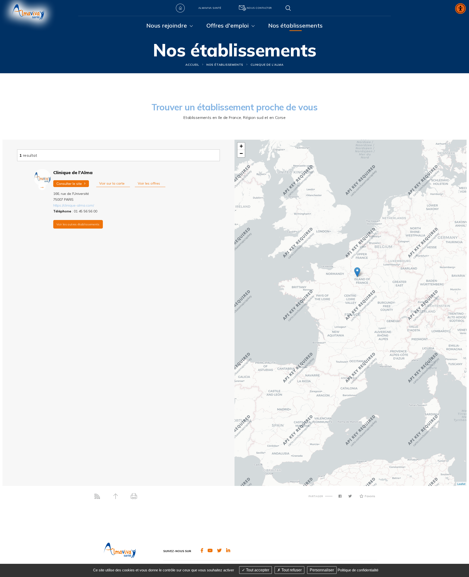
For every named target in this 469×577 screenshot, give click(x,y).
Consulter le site (71, 183)
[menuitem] (180, 8)
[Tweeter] (350, 496)
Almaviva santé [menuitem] (209, 8)
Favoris (370, 496)
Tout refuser (291, 570)
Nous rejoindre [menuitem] (166, 25)
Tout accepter (257, 570)
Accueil (192, 64)
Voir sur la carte (112, 183)
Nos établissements (224, 64)
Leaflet (461, 484)
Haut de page (115, 496)
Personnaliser (322, 570)
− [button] (241, 153)
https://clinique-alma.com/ (73, 205)
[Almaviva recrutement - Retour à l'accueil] (28, 15)
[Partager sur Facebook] (340, 496)
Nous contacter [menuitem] (259, 8)
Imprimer (133, 496)
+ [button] (241, 146)
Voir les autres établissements (78, 224)
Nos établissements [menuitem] (295, 25)
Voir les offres (149, 183)
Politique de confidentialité (358, 570)
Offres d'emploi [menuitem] (227, 25)
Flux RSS (97, 496)
